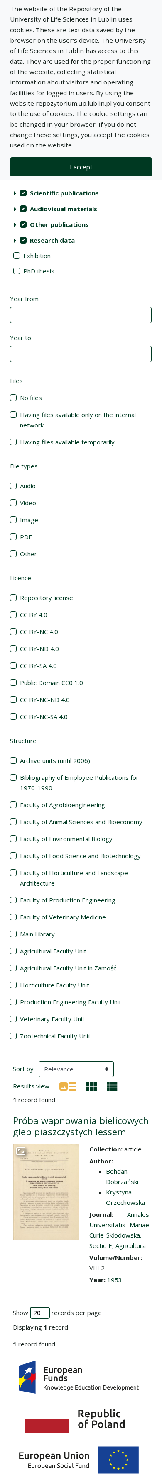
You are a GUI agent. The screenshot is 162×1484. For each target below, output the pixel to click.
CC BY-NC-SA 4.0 (44, 716)
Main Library (37, 934)
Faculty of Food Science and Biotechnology (80, 856)
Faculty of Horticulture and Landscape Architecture (74, 878)
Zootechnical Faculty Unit (55, 1036)
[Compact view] (91, 1085)
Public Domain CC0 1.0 (51, 682)
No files (31, 397)
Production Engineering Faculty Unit (70, 1002)
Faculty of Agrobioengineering (62, 805)
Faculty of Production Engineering (67, 900)
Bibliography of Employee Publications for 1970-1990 (79, 782)
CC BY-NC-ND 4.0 (45, 699)
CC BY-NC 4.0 (39, 631)
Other (28, 554)
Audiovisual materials (63, 209)
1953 (114, 1280)
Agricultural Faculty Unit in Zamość (68, 968)
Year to (20, 337)
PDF (26, 537)
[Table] (112, 1085)
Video (28, 503)
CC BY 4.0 (33, 614)
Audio (28, 486)
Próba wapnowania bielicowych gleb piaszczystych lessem (81, 1126)
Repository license (46, 598)
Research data (52, 240)
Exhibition (37, 255)
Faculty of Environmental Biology (66, 839)
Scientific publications (64, 193)
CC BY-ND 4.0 (39, 648)
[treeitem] (81, 193)
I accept (81, 167)
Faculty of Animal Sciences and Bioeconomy (81, 822)
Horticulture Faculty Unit (54, 985)
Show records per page (57, 1312)
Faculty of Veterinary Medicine (63, 917)
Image (29, 520)
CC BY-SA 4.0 (38, 665)
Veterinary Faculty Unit (52, 1019)
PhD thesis (38, 271)
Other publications (59, 224)
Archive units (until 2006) (55, 760)
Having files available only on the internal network (78, 419)
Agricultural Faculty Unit (53, 951)
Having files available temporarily (67, 442)
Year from (24, 298)
